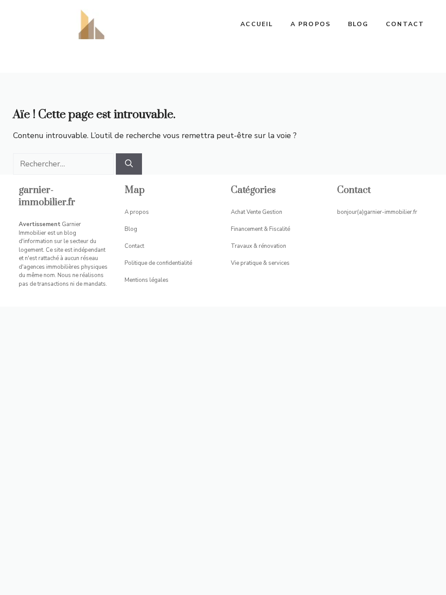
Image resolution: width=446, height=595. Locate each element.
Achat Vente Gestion (256, 212)
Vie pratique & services (260, 263)
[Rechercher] (129, 164)
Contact (405, 24)
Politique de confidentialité (158, 263)
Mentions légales (147, 280)
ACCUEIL (256, 24)
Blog (358, 24)
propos (139, 212)
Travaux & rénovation (258, 246)
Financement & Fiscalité (260, 229)
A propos (311, 24)
